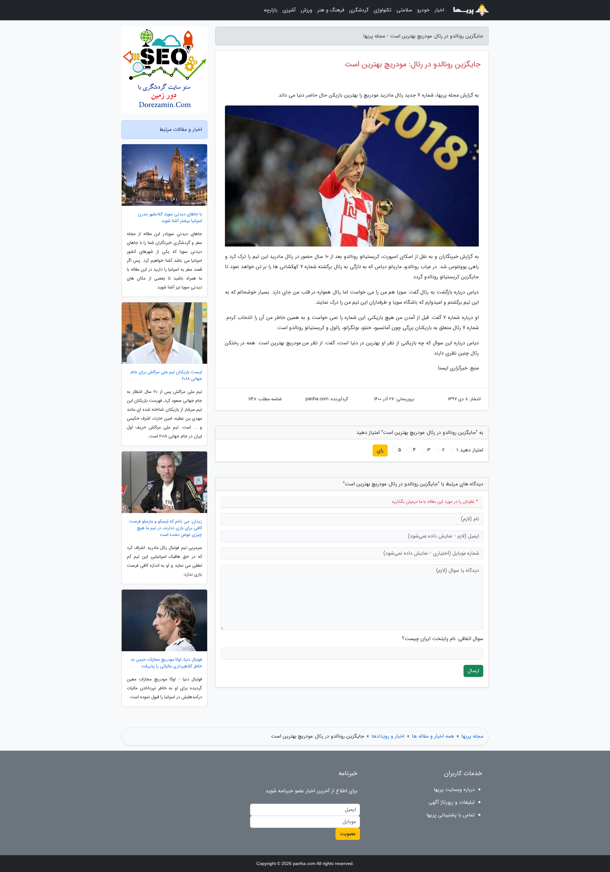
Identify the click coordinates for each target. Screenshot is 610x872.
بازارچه (270, 10)
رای (380, 450)
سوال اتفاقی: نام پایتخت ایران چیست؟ (442, 639)
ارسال (473, 671)
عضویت (348, 834)
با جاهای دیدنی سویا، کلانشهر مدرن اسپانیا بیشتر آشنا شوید (170, 217)
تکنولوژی (382, 10)
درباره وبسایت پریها (454, 790)
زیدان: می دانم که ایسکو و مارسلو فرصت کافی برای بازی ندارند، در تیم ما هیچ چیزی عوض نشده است (165, 528)
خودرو (423, 10)
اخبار (439, 10)
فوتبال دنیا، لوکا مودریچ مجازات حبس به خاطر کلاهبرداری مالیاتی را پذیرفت (166, 663)
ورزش (306, 10)
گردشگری (359, 10)
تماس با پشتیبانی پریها (450, 815)
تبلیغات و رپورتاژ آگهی (452, 802)
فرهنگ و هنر (330, 10)
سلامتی (404, 10)
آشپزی (289, 10)
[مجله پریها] (470, 10)
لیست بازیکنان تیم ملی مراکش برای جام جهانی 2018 (166, 375)
